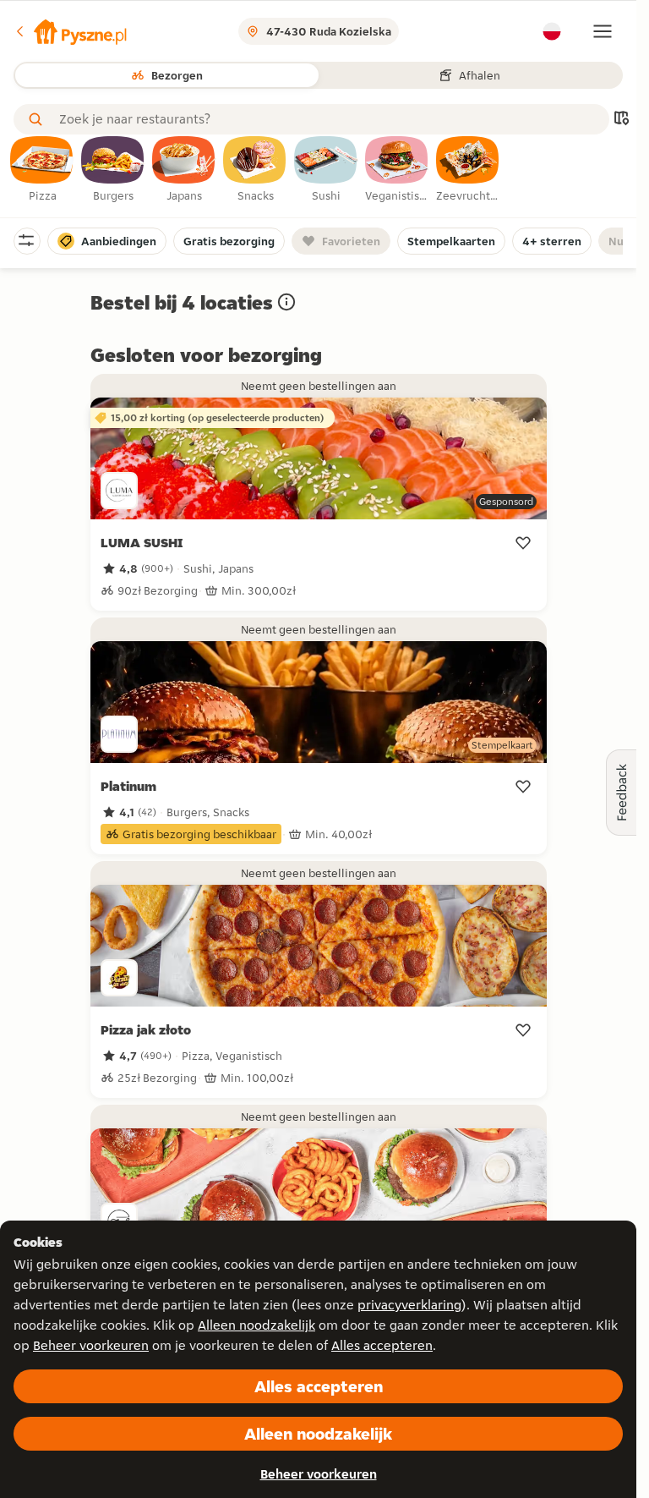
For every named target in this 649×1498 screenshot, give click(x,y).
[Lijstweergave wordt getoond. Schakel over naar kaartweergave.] (621, 119)
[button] (70, 31)
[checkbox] (42, 170)
